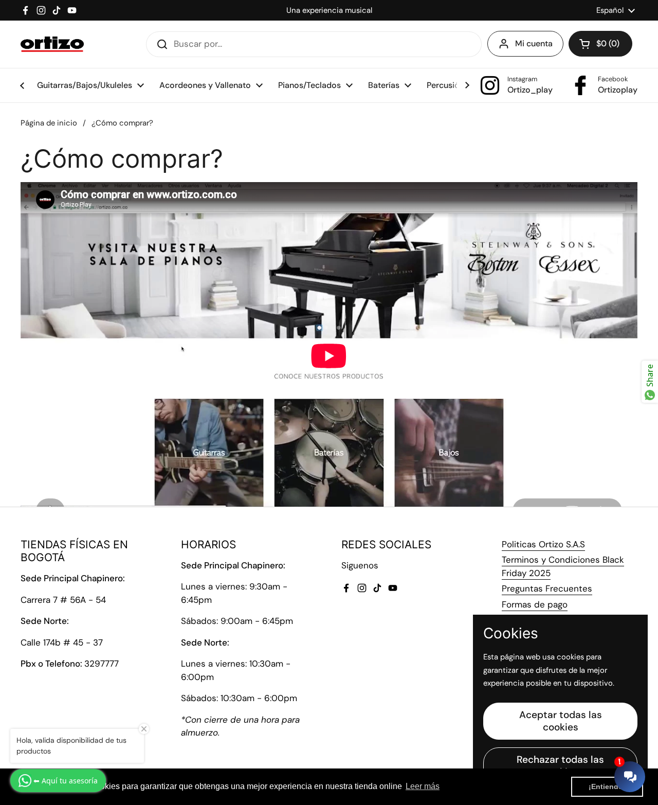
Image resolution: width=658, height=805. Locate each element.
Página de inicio (49, 123)
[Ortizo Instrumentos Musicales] (52, 44)
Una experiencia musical (329, 10)
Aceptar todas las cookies (560, 721)
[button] (600, 44)
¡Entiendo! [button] (607, 786)
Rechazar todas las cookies (560, 765)
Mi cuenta (534, 43)
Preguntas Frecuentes (547, 588)
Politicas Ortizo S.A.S (543, 544)
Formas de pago (535, 604)
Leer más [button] (423, 786)
